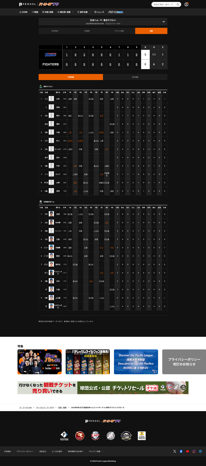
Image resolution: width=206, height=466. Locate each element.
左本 (80, 141)
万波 (58, 239)
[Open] (163, 21)
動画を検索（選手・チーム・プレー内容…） (167, 4)
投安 (75, 182)
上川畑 (58, 298)
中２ (106, 149)
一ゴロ (101, 298)
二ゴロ (91, 132)
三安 (101, 174)
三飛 (85, 248)
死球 (70, 239)
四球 (101, 99)
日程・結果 (62, 407)
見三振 (70, 214)
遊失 (70, 116)
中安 (101, 116)
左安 (70, 141)
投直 (112, 132)
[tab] (71, 77)
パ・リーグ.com (25, 407)
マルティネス (58, 306)
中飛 (80, 149)
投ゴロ (85, 239)
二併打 (70, 149)
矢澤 (58, 214)
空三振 (91, 99)
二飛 (101, 141)
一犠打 (106, 166)
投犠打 (101, 182)
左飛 (70, 99)
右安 (91, 281)
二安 (70, 132)
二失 (70, 231)
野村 (58, 256)
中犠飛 (106, 174)
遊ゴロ (80, 116)
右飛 (75, 99)
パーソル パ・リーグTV (45, 407)
